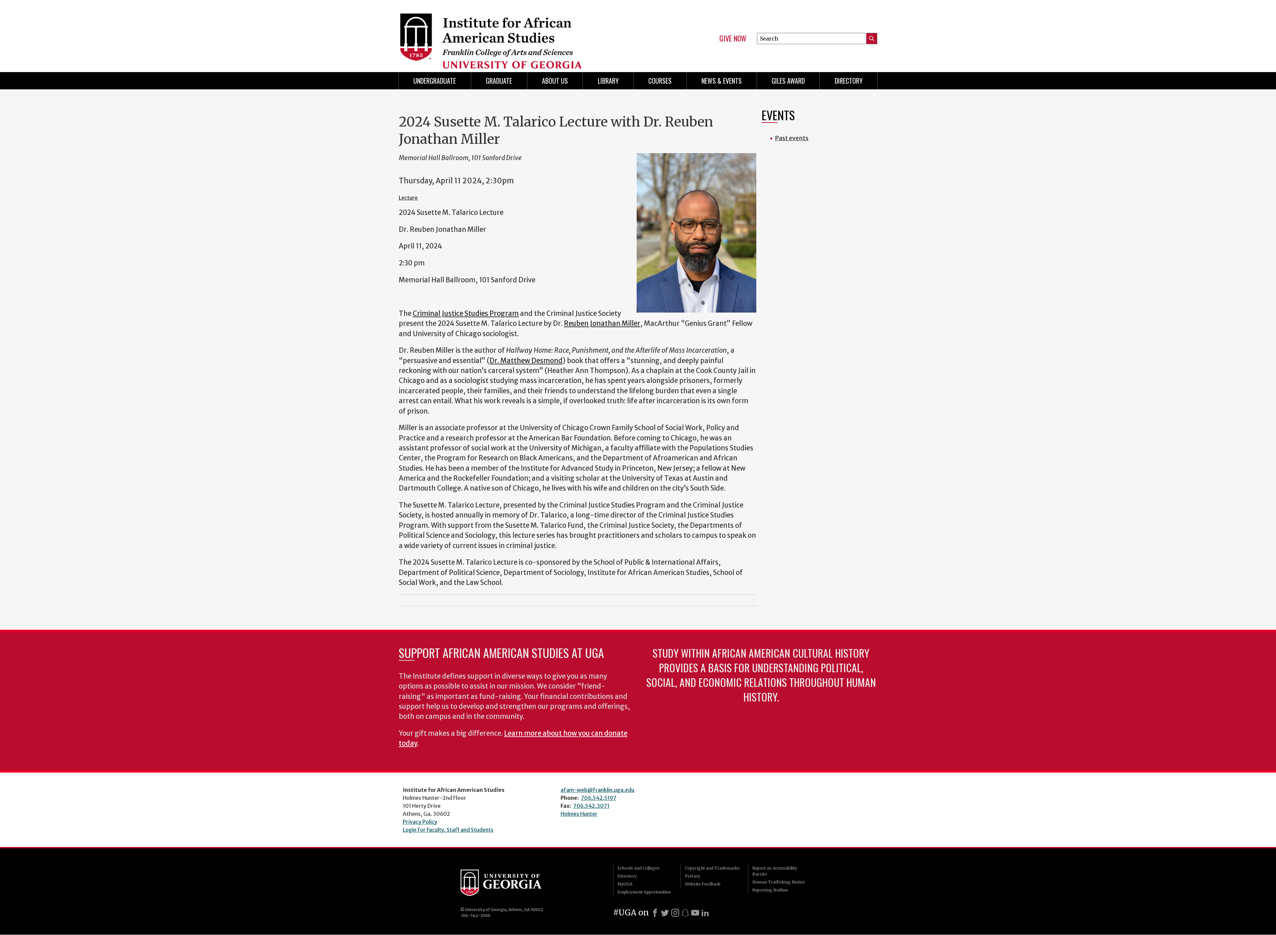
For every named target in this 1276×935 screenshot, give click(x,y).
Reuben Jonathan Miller (602, 323)
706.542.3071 (591, 805)
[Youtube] (695, 913)
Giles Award (788, 81)
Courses (660, 81)
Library (608, 81)
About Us (555, 81)
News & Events (721, 81)
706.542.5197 (598, 798)
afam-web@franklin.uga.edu (597, 790)
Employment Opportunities (644, 891)
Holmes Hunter (579, 813)
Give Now (732, 39)
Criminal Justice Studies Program (466, 313)
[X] (665, 913)
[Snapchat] (685, 913)
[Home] (515, 33)
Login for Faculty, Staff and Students (448, 829)
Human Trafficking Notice (778, 882)
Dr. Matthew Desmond (526, 360)
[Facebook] (655, 913)
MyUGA (624, 884)
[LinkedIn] (705, 913)
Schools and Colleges (638, 868)
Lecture (408, 197)
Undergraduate (434, 81)
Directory (849, 81)
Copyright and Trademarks (712, 868)
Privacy (692, 876)
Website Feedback (702, 884)
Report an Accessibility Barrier (774, 871)
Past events (791, 138)
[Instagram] (675, 913)
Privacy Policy (420, 821)
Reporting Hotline (770, 890)
